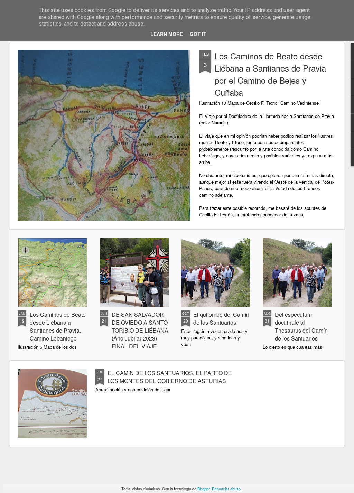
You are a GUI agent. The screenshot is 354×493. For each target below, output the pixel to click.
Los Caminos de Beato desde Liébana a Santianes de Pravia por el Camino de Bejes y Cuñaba (270, 74)
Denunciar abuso (226, 488)
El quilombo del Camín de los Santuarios (221, 318)
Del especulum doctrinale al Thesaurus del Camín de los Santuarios (301, 326)
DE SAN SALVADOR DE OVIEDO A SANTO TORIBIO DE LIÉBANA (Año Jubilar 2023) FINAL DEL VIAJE (140, 330)
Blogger (203, 488)
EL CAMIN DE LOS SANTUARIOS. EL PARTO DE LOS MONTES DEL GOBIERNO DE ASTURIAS (170, 377)
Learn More (166, 33)
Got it (198, 33)
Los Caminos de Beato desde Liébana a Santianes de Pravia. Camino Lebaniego (58, 326)
